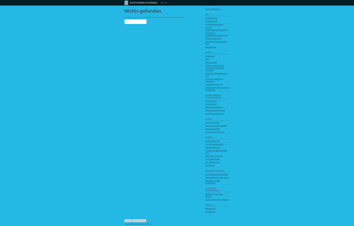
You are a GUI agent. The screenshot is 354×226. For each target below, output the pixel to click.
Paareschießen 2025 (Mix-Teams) (217, 177)
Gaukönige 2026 (211, 21)
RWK (207, 59)
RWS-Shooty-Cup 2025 (214, 156)
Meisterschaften (211, 62)
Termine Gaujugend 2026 (214, 144)
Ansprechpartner (211, 18)
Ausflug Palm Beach (212, 159)
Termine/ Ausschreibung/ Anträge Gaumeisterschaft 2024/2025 (214, 68)
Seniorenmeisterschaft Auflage (216, 174)
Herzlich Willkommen (213, 9)
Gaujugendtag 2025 (212, 147)
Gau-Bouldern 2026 (212, 162)
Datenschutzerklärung (139, 220)
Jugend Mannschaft (212, 141)
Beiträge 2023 (210, 209)
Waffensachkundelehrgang (215, 110)
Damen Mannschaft (212, 122)
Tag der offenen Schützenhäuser (217, 199)
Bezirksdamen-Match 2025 (215, 132)
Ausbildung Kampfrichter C (215, 113)
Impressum (128, 220)
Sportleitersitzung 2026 (213, 84)
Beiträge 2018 (210, 212)
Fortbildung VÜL (211, 104)
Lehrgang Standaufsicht (214, 107)
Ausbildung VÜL (211, 101)
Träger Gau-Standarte (213, 38)
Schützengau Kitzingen (143, 3)
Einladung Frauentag (212, 129)
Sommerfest (210, 165)
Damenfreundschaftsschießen (216, 126)
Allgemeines (163, 3)
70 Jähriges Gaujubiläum (214, 24)
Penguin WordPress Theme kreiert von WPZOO (137, 224)
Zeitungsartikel (210, 47)
